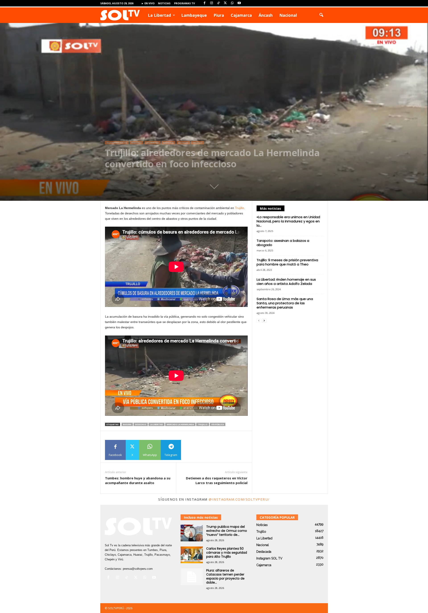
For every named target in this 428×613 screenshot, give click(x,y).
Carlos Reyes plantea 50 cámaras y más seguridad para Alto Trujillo (226, 552)
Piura (219, 15)
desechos (140, 424)
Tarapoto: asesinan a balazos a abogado (283, 242)
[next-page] (264, 320)
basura (127, 424)
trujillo (203, 424)
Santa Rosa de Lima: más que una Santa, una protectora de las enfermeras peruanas (285, 303)
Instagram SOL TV (116, 142)
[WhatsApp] (232, 3)
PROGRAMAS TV (184, 3)
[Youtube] (239, 3)
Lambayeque (194, 15)
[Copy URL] (191, 450)
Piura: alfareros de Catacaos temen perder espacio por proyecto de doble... (225, 576)
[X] (225, 3)
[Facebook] (204, 3)
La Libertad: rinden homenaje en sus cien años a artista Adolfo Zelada (286, 281)
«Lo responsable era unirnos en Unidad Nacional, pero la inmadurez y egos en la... (288, 221)
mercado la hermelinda (180, 424)
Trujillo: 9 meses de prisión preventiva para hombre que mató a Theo (287, 262)
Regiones (136, 142)
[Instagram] (211, 3)
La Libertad (159, 15)
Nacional (288, 15)
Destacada (263, 551)
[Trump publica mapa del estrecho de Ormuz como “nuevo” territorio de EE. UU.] (192, 533)
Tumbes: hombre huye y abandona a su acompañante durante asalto (137, 480)
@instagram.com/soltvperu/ (239, 499)
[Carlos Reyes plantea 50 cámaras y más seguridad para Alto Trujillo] (192, 555)
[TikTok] (218, 3)
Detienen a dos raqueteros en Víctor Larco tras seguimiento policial (216, 480)
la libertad (156, 424)
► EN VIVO (147, 3)
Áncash (266, 15)
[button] (321, 15)
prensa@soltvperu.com (138, 568)
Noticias (164, 3)
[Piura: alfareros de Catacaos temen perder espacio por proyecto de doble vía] (192, 576)
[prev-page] (259, 320)
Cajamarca (241, 15)
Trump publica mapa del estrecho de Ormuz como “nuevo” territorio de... (226, 530)
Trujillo (197, 142)
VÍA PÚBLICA (217, 424)
